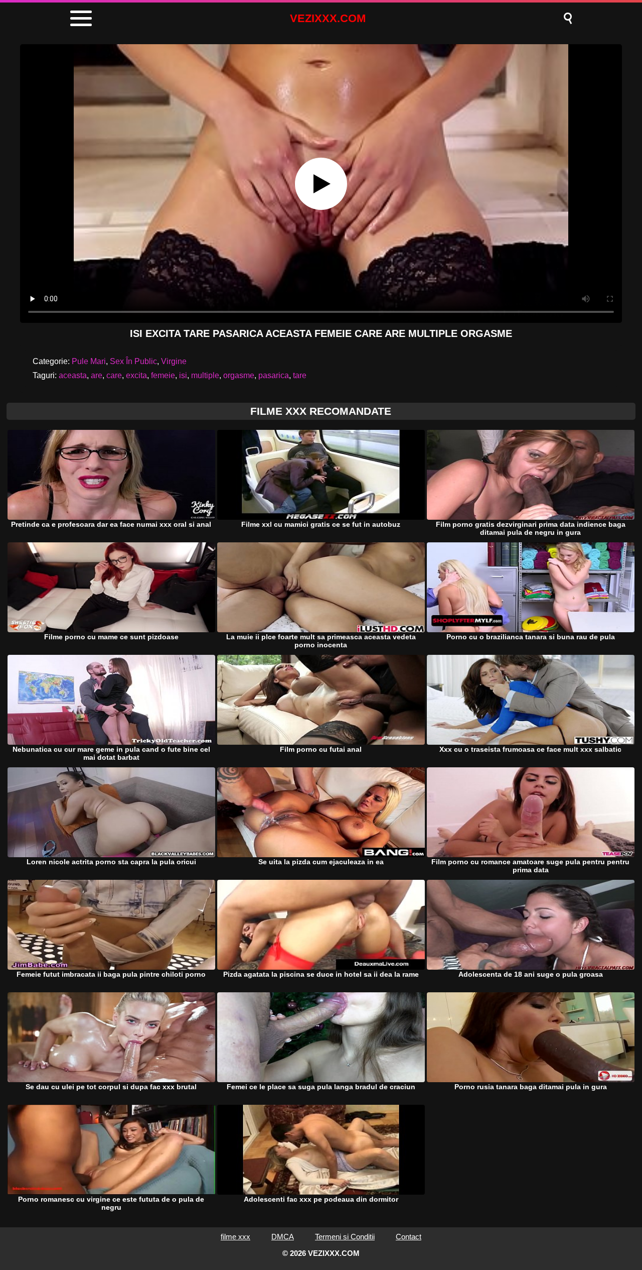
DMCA (282, 1236)
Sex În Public (133, 361)
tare (299, 375)
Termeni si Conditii (345, 1236)
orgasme (238, 375)
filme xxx (235, 1236)
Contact (408, 1236)
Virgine (174, 361)
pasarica (273, 375)
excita (136, 375)
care (114, 375)
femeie (163, 375)
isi (183, 375)
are (96, 375)
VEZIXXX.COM (328, 18)
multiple (205, 375)
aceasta (73, 375)
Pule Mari (89, 361)
